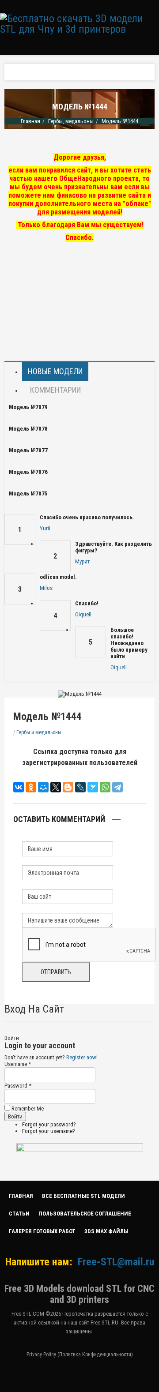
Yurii (45, 528)
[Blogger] (68, 787)
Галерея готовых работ (42, 1231)
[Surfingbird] (92, 787)
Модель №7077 (28, 450)
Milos (46, 588)
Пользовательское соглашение (84, 1213)
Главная (30, 121)
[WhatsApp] (105, 787)
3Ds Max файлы (106, 1231)
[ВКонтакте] (18, 787)
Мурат (82, 561)
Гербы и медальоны (38, 732)
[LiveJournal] (80, 787)
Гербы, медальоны (71, 121)
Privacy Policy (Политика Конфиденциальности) (79, 1354)
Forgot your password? (49, 1124)
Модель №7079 (28, 407)
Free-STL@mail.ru (116, 1262)
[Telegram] (117, 787)
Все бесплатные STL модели (83, 1196)
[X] (55, 787)
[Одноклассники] (31, 787)
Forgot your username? (48, 1131)
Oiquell (83, 614)
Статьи (19, 1213)
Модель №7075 (28, 493)
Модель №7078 (28, 428)
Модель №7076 (28, 472)
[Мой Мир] (43, 787)
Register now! (82, 1057)
